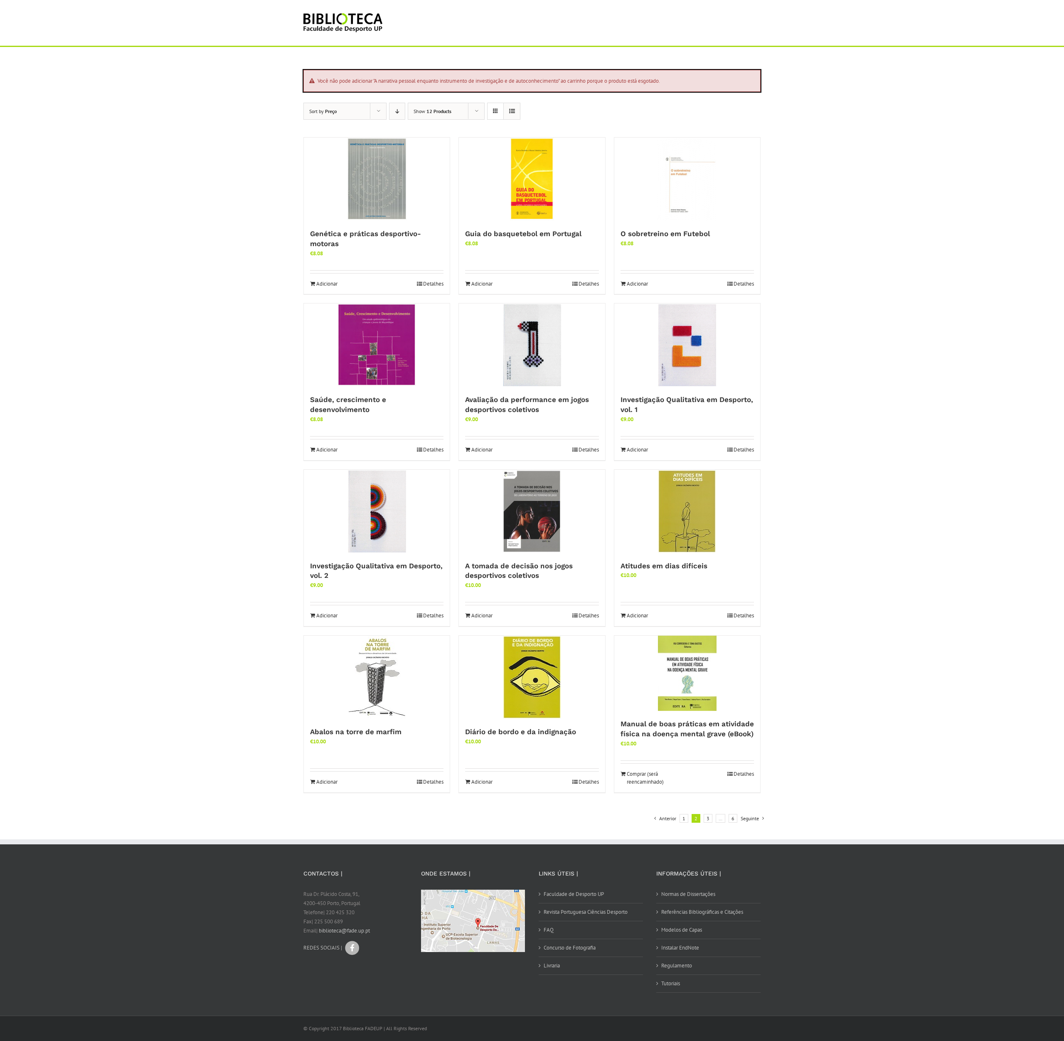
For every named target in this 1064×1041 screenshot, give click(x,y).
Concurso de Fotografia (570, 947)
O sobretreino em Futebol (665, 233)
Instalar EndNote (680, 947)
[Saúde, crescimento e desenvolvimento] (377, 345)
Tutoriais (670, 983)
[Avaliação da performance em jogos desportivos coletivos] (532, 345)
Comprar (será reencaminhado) (645, 778)
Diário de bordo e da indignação (520, 732)
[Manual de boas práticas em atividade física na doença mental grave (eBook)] (687, 673)
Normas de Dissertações (688, 894)
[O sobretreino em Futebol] (687, 179)
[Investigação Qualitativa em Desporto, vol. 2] (377, 511)
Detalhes (433, 283)
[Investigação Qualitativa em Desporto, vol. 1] (687, 345)
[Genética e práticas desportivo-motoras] (377, 179)
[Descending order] (397, 111)
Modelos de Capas (681, 929)
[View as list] (512, 111)
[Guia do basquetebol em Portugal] (532, 179)
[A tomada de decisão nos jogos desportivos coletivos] (532, 511)
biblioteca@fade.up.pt (344, 930)
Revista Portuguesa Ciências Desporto (586, 911)
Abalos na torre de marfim (355, 732)
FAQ (549, 929)
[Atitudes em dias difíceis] (687, 511)
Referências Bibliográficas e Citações (702, 911)
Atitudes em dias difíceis (664, 566)
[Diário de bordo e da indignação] (532, 677)
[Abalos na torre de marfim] (377, 677)
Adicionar (326, 283)
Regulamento (676, 965)
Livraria (552, 965)
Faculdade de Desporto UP (574, 894)
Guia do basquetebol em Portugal (523, 233)
